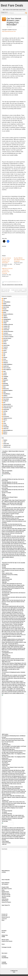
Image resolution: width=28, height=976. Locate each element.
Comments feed (6, 445)
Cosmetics (5, 333)
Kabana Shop (5, 935)
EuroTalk (4, 565)
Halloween (5, 362)
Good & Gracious (5, 577)
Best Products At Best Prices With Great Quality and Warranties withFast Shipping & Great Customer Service (13, 808)
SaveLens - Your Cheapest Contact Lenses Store (13, 767)
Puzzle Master (5, 762)
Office (4, 392)
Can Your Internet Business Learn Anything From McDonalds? (14, 21)
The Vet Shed (5, 821)
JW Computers (5, 884)
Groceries (5, 360)
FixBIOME (4, 962)
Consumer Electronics (8, 331)
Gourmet (5, 357)
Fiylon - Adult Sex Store (7, 573)
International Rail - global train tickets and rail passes (13, 592)
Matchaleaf (4, 670)
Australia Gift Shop (6, 473)
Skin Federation (5, 785)
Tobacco (5, 419)
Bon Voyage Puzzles (6, 761)
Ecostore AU (4, 914)
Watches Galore (5, 939)
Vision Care (5, 428)
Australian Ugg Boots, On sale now (9, 482)
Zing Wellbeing (5, 957)
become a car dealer (6, 492)
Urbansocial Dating (6, 842)
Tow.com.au (4, 826)
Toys (4, 421)
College (5, 322)
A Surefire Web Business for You (5, 290)
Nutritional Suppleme (8, 390)
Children (5, 315)
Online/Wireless (6, 393)
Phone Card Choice (6, 744)
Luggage (5, 378)
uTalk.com (4, 844)
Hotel (4, 371)
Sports (4, 414)
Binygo (3, 494)
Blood (3, 920)
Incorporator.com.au (6, 591)
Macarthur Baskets (6, 655)
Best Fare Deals (12, 5)
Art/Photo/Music (6, 302)
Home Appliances (7, 369)
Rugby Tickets (5, 654)
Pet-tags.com (5, 743)
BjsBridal (4, 495)
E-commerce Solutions (8, 336)
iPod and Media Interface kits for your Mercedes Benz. (14, 525)
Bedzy (3, 890)
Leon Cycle (4, 918)
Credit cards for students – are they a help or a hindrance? (19, 290)
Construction (6, 329)
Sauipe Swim (5, 765)
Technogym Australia (6, 947)
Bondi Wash (4, 963)
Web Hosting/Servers (8, 430)
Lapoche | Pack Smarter (7, 941)
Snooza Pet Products (6, 902)
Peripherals (5, 400)
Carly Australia (5, 899)
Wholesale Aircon (5, 893)
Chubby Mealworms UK (7, 515)
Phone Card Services (8, 406)
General (10, 26)
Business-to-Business (8, 314)
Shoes (4, 413)
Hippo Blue (4, 582)
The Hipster (4, 812)
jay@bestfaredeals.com (13, 281)
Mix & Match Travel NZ (7, 888)
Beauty (4, 308)
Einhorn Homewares (6, 534)
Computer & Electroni (8, 324)
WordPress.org (6, 447)
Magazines (5, 380)
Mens (4, 387)
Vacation (5, 425)
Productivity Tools (7, 407)
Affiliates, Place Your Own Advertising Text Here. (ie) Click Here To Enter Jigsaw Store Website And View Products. (13, 602)
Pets (4, 402)
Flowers (5, 343)
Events (4, 341)
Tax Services (6, 416)
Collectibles (5, 321)
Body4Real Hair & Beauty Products (10, 497)
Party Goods (6, 399)
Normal (3, 932)
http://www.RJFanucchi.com (9, 31)
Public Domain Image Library (8, 749)
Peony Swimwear (5, 882)
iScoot (3, 944)
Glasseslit (4, 576)
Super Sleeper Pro (6, 905)
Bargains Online (5, 887)
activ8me (4, 872)
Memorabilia (6, 385)
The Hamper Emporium (7, 810)
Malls (4, 381)
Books (4, 312)
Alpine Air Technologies (7, 470)
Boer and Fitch (5, 498)
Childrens (5, 317)
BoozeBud (4, 930)
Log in (4, 441)
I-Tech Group (5, 595)
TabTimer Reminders (6, 794)
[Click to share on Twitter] (4, 241)
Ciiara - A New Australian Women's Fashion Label (13, 519)
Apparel (5, 298)
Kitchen (5, 374)
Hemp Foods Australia (7, 579)
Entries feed (6, 443)
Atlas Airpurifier (5, 472)
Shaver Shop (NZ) (5, 879)
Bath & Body (6, 307)
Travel (4, 423)
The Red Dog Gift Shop (7, 813)
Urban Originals (5, 841)
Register (5, 440)
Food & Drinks (6, 345)
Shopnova (4, 897)
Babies (4, 303)
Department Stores (7, 334)
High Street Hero (5, 580)
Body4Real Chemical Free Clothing (9, 574)
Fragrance (5, 347)
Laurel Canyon (5, 604)
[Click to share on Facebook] (8, 241)
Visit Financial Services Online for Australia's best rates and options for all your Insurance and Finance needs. (13, 570)
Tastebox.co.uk (5, 800)
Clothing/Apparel (7, 319)
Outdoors (5, 395)
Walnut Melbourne (6, 870)
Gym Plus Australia (6, 896)
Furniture (5, 348)
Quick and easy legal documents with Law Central (13, 606)
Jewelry (5, 373)
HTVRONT (4, 956)
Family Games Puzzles (7, 759)
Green (4, 359)
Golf (4, 355)
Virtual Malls (6, 426)
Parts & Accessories (8, 397)
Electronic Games (7, 338)
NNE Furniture (5, 734)
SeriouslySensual (6, 768)
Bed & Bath (5, 310)
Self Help (5, 411)
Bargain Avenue (5, 891)
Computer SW (6, 328)
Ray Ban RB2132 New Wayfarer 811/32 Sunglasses (19, 259)
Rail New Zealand (6, 764)
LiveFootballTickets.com (7, 652)
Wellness (5, 432)
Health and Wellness (7, 364)
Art (4, 300)
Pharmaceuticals (7, 404)
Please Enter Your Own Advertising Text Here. (12, 524)
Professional (6, 409)
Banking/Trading (6, 305)
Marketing (5, 383)
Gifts (4, 354)
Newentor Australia (6, 894)
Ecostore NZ (4, 915)
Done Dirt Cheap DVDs (7, 527)
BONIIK (3, 936)
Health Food (6, 366)
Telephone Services (7, 418)
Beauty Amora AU (6, 917)
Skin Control (4, 953)
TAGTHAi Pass (5, 900)
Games (4, 350)
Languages (5, 376)
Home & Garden (6, 367)
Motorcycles (6, 388)
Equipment (5, 340)
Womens (5, 433)
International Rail (5, 594)
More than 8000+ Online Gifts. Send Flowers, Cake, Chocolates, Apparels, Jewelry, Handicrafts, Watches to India (14, 797)
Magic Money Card (6, 661)
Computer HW (6, 326)
